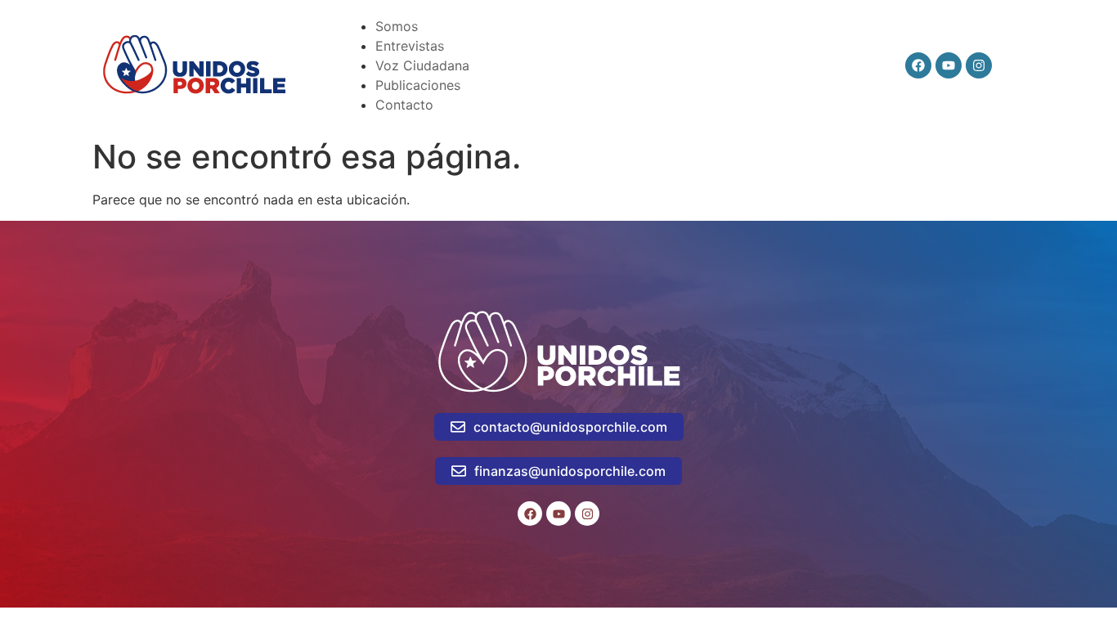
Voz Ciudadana (422, 65)
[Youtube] (948, 65)
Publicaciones (417, 85)
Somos (396, 26)
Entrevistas (409, 46)
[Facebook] (918, 65)
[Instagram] (979, 65)
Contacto (404, 104)
